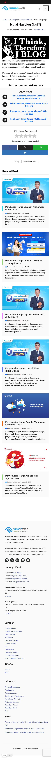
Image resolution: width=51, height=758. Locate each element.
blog (17, 161)
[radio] (17, 136)
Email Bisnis (9, 649)
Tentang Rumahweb (12, 687)
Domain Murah (10, 643)
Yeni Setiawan (14, 29)
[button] (39, 8)
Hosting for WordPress (13, 631)
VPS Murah (9, 637)
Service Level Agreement (14, 696)
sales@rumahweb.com (18, 579)
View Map (8, 614)
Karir (6, 711)
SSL (6, 646)
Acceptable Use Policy (13, 699)
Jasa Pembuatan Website (14, 658)
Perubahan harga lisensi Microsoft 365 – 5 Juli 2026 (24, 729)
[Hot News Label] (4, 2)
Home (5, 20)
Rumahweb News (26, 20)
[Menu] (46, 8)
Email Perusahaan (12, 652)
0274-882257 (17, 573)
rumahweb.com (39, 29)
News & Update (14, 20)
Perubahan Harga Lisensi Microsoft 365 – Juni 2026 (24, 732)
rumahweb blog (30, 161)
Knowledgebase (11, 693)
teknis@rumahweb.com (20, 582)
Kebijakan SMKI (11, 708)
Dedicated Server (11, 640)
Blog (6, 672)
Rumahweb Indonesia (13, 213)
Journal (7, 669)
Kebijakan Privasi (11, 705)
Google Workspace (12, 655)
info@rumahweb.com (18, 576)
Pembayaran (9, 690)
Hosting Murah (10, 628)
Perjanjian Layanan (12, 702)
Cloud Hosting (10, 634)
